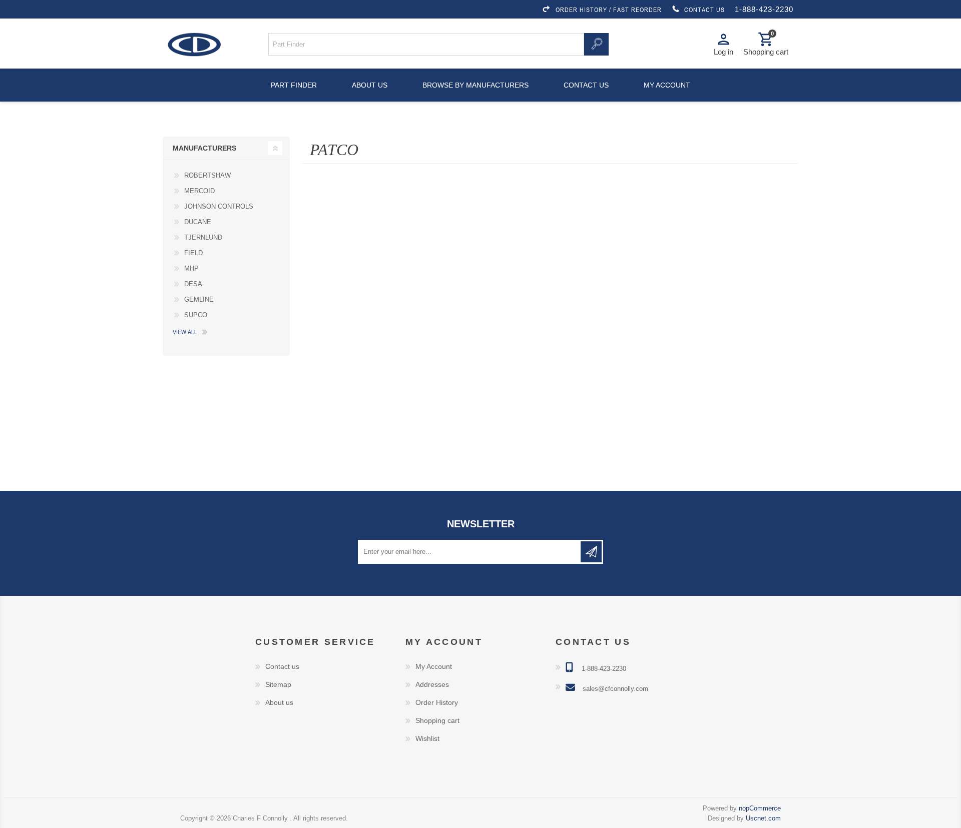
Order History (436, 702)
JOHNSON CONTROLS (218, 206)
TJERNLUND (203, 237)
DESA (193, 284)
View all (185, 332)
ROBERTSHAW (207, 175)
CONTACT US (704, 10)
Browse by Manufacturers (475, 85)
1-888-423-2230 (764, 9)
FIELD (193, 253)
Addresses (432, 684)
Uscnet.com (763, 818)
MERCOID (199, 191)
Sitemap (278, 684)
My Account (433, 666)
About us (369, 85)
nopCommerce (760, 808)
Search (596, 44)
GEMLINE (199, 299)
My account (667, 85)
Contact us (586, 85)
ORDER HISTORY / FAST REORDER (609, 10)
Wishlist (427, 738)
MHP (191, 268)
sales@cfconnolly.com (615, 688)
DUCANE (197, 222)
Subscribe (591, 551)
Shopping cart (437, 720)
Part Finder (294, 85)
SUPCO (195, 315)
